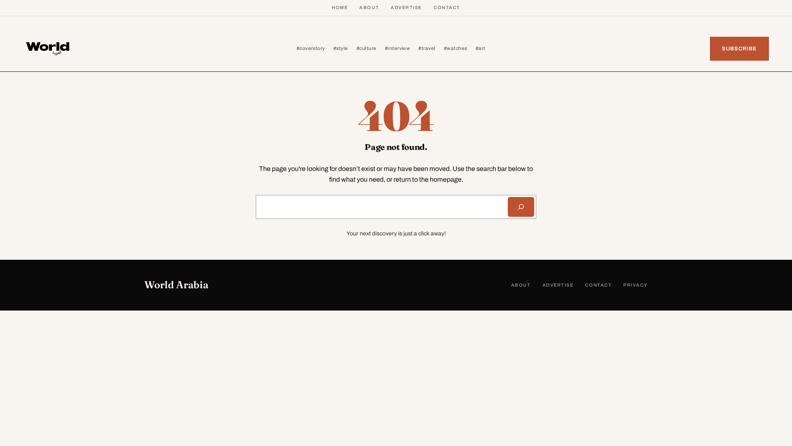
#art (481, 48)
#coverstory (311, 48)
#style (340, 48)
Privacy (635, 284)
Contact (447, 7)
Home (340, 7)
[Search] (521, 207)
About (369, 7)
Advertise (406, 7)
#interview (397, 48)
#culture (366, 48)
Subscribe (739, 49)
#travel (426, 48)
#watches (455, 48)
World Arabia (176, 285)
